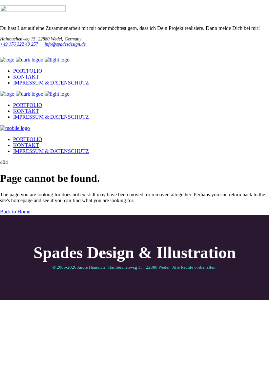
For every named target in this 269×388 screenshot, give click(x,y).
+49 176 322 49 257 (19, 44)
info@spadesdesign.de (65, 44)
